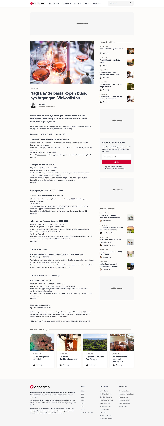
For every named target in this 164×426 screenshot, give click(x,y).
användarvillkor (109, 168)
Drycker (76, 3)
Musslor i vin (41, 155)
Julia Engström (105, 403)
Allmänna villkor (124, 400)
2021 (82, 406)
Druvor (86, 3)
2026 (82, 391)
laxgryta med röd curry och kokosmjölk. (73, 211)
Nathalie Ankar (105, 409)
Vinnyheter (53, 3)
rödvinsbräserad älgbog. (77, 236)
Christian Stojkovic (106, 394)
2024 (82, 397)
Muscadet (55, 143)
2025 (82, 394)
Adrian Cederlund (106, 415)
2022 (82, 403)
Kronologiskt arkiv (87, 412)
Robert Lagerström (106, 400)
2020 (83, 409)
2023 (82, 400)
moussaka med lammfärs (65, 180)
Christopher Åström (106, 418)
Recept (96, 3)
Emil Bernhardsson (106, 397)
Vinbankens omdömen (126, 394)
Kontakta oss (123, 397)
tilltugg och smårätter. (62, 267)
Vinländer (65, 3)
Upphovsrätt (123, 406)
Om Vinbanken (124, 391)
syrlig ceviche (65, 293)
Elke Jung (103, 412)
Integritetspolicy (124, 403)
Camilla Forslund (105, 406)
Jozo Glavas (104, 391)
